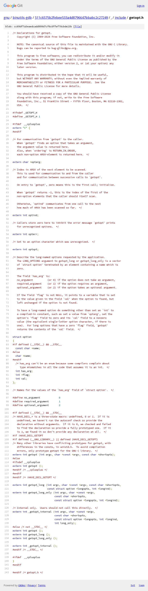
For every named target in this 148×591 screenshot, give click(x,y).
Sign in (140, 5)
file (77, 26)
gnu (7, 17)
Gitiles (21, 585)
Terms (41, 585)
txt (133, 585)
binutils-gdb (22, 17)
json (141, 585)
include (120, 17)
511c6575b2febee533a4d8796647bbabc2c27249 (71, 17)
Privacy (31, 585)
